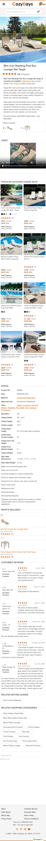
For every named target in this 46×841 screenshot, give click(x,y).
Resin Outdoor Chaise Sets (13, 713)
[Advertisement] (23, 781)
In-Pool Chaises (33, 727)
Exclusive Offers (30, 812)
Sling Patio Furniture (33, 745)
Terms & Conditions (31, 818)
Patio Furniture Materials (12, 700)
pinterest (21, 829)
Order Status (5, 812)
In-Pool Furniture (9, 731)
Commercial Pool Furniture (13, 727)
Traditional (11, 407)
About (3, 809)
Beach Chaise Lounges (11, 722)
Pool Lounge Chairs (29, 741)
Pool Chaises (8, 736)
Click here (25, 81)
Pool (26, 407)
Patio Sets (25, 731)
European (26, 405)
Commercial (5, 410)
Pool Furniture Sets (10, 741)
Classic (19, 405)
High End (34, 405)
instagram (25, 829)
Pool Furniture (24, 736)
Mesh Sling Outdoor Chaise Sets (15, 718)
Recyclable (20, 407)
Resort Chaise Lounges (12, 745)
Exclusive (32, 407)
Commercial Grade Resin (26, 397)
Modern (4, 407)
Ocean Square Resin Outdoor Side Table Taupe (18, 552)
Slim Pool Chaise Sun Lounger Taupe (14, 529)
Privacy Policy (6, 818)
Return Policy (29, 815)
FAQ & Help (5, 815)
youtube (29, 829)
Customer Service (30, 809)
